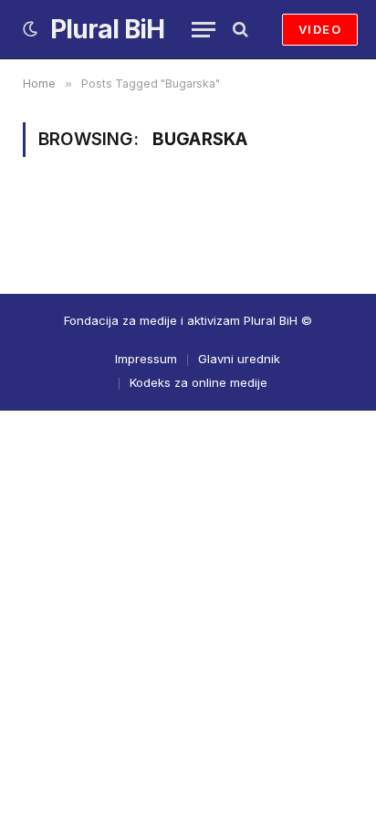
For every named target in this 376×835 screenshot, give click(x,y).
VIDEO (319, 29)
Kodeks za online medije (198, 382)
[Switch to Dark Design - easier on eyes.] (30, 29)
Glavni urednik (239, 358)
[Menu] (203, 29)
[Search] (238, 29)
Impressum (146, 358)
